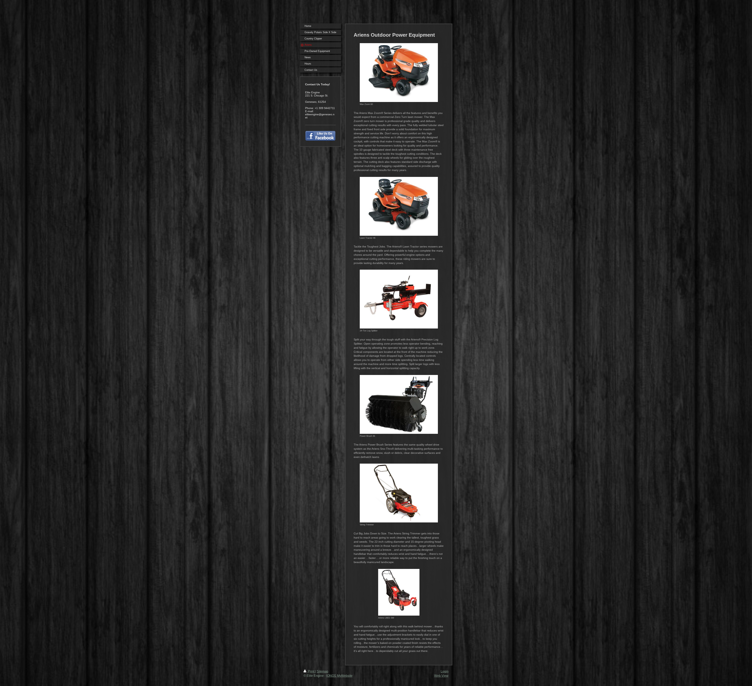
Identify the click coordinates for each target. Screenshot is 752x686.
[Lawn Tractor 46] (399, 206)
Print (311, 671)
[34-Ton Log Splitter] (399, 299)
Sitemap (322, 671)
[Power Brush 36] (399, 404)
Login (444, 671)
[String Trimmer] (399, 493)
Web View (441, 675)
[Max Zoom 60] (399, 72)
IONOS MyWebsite (339, 675)
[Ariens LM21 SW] (398, 592)
